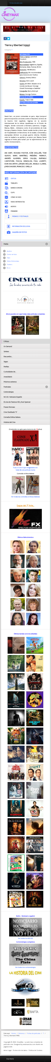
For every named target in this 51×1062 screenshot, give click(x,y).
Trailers (9, 264)
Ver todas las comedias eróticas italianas (25, 497)
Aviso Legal (8, 1050)
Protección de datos (20, 1050)
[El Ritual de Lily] (24, 29)
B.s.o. (9, 268)
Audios (9, 251)
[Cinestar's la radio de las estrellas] (25, 282)
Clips (8, 258)
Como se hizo (12, 254)
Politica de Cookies (35, 1050)
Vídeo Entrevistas (13, 261)
